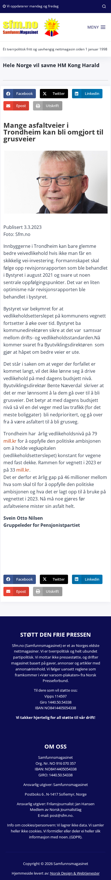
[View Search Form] (104, 6)
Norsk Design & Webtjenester (75, 873)
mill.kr (10, 441)
